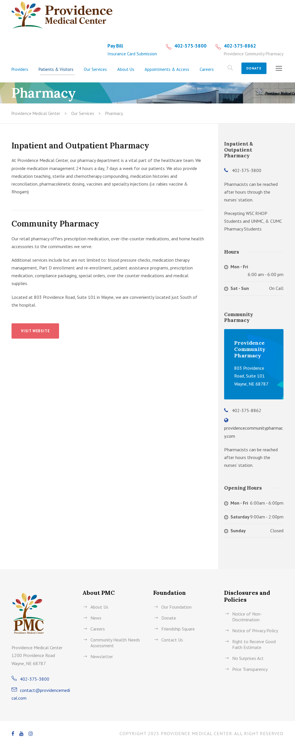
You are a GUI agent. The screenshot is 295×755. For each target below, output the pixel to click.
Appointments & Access (167, 69)
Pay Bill (115, 46)
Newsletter (101, 656)
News (95, 618)
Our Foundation (176, 607)
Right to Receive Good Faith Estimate (254, 644)
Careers (207, 69)
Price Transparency (250, 669)
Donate (254, 68)
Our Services (95, 69)
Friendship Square (178, 629)
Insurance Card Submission (132, 53)
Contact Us (172, 640)
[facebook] (13, 734)
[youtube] (21, 734)
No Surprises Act (248, 658)
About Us (125, 69)
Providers (20, 69)
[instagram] (31, 734)
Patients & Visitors (56, 69)
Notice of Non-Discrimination (247, 616)
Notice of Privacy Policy (255, 630)
